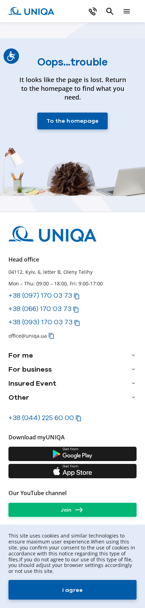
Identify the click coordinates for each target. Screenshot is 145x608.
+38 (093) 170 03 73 (40, 322)
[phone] (93, 11)
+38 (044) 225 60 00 (41, 417)
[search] (110, 11)
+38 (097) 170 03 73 (40, 295)
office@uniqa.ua (27, 335)
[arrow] (133, 355)
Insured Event (32, 383)
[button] (77, 296)
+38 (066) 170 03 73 (39, 308)
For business (30, 369)
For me (20, 355)
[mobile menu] (127, 11)
